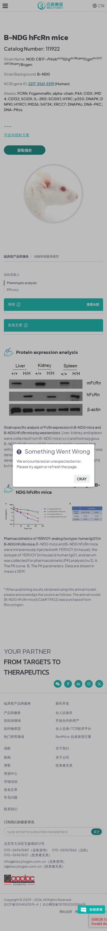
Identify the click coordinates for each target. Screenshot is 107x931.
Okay (82, 478)
